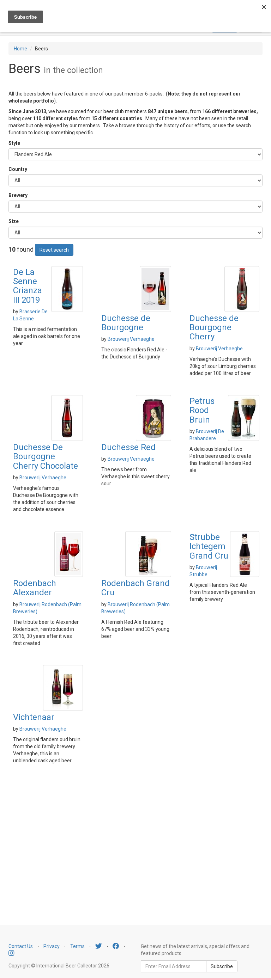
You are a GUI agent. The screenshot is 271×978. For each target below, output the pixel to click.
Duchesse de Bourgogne (125, 322)
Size (13, 221)
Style (14, 143)
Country (17, 169)
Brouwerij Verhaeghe (131, 339)
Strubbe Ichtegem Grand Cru (208, 546)
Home (20, 48)
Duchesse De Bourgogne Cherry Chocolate (45, 456)
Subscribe (222, 966)
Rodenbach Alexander (34, 587)
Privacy (51, 946)
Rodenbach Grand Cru (135, 587)
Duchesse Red (128, 447)
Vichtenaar (33, 717)
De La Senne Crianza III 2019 (27, 286)
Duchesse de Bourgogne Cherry (214, 327)
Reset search (54, 250)
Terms (77, 946)
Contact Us (20, 946)
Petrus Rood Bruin (202, 410)
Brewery (18, 195)
